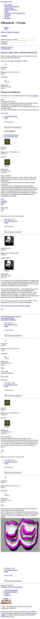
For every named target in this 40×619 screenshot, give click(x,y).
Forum (6, 11)
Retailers (14, 10)
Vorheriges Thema (6, 587)
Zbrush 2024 (8, 6)
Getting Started (8, 8)
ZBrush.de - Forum (10, 13)
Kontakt (6, 16)
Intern (16, 52)
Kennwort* (4, 41)
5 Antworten (35, 95)
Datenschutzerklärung (10, 592)
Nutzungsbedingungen (11, 590)
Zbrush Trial (8, 10)
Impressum (7, 18)
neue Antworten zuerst (11, 136)
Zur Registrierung (6, 49)
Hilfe (5, 29)
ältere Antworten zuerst (11, 135)
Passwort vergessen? (7, 47)
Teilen (6, 118)
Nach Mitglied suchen (10, 116)
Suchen (6, 27)
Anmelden (7, 15)
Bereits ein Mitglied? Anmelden (10, 32)
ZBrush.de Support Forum (28, 52)
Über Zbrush (8, 5)
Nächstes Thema (17, 587)
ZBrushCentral (20, 13)
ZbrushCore (15, 6)
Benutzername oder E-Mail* (9, 39)
